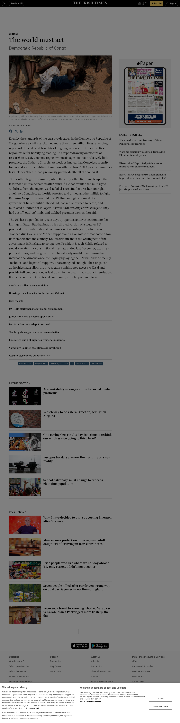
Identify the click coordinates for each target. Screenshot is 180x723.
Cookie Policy (35, 708)
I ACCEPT (160, 699)
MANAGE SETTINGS (160, 707)
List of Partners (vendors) (91, 702)
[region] (90, 703)
